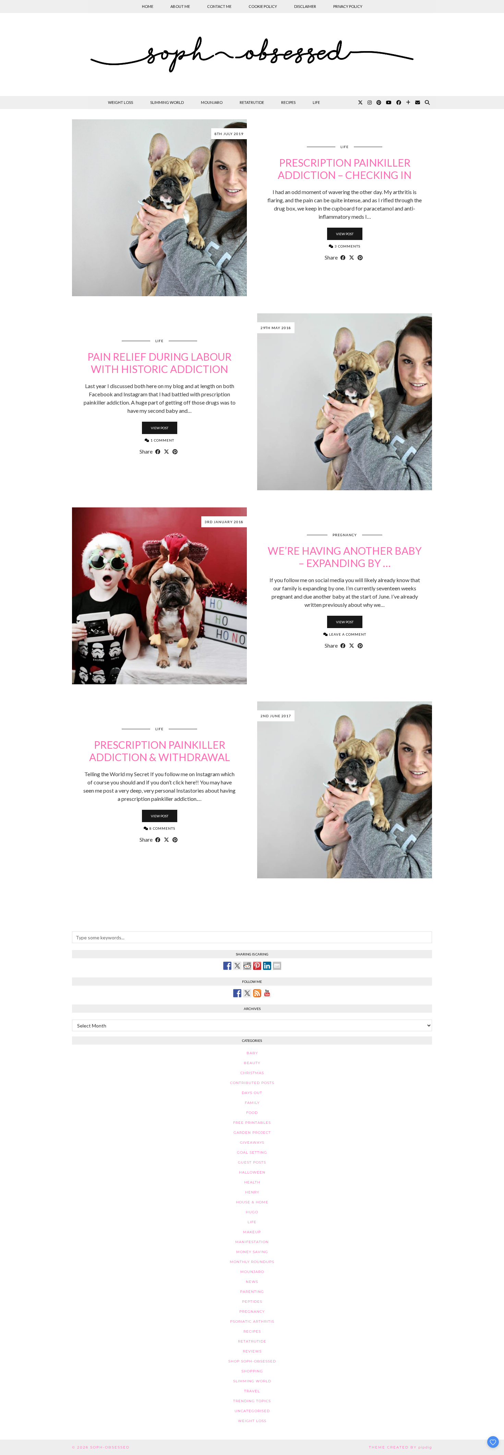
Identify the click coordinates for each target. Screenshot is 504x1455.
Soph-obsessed (110, 1447)
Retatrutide (252, 102)
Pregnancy (345, 535)
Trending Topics (252, 1401)
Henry (252, 1192)
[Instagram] (370, 102)
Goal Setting (252, 1152)
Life (316, 102)
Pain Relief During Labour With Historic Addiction (159, 362)
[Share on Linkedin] (267, 966)
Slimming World (167, 102)
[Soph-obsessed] (252, 54)
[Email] (417, 102)
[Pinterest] (378, 102)
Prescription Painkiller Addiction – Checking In (344, 168)
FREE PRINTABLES (252, 1122)
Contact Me (219, 6)
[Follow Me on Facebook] (237, 993)
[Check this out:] (227, 966)
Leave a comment (347, 634)
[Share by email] (277, 966)
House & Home (252, 1202)
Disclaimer (305, 6)
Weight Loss (120, 102)
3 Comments (347, 246)
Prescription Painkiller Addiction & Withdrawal (159, 750)
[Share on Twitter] (237, 966)
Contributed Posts (252, 1083)
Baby (252, 1053)
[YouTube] (389, 102)
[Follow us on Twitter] (247, 993)
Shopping (252, 1371)
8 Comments (161, 828)
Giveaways (252, 1142)
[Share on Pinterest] (360, 257)
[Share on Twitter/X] (351, 257)
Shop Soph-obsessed (252, 1361)
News (252, 1281)
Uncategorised (252, 1411)
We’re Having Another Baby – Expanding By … (345, 556)
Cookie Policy (263, 6)
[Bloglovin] (408, 102)
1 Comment (161, 440)
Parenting (252, 1291)
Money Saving (252, 1252)
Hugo (252, 1212)
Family (252, 1103)
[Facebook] (398, 102)
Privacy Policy (347, 6)
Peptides (252, 1301)
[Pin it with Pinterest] (257, 966)
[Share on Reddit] (247, 966)
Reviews (252, 1351)
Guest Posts (252, 1162)
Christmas (252, 1073)
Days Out (252, 1093)
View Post (344, 234)
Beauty (252, 1063)
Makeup (252, 1232)
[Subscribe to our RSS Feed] (257, 993)
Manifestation (252, 1242)
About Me (180, 6)
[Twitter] (360, 102)
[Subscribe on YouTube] (267, 993)
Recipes (288, 102)
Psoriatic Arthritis (252, 1321)
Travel (252, 1391)
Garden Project (252, 1132)
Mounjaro (212, 102)
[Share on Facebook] (343, 257)
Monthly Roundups (252, 1262)
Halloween (252, 1172)
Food (252, 1112)
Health (252, 1182)
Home (147, 6)
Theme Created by (400, 1447)
